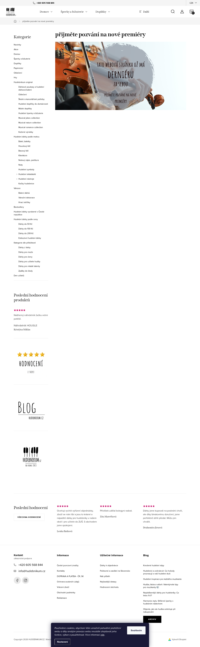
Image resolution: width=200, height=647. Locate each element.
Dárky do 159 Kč (25, 228)
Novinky (17, 44)
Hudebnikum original (23, 82)
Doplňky (17, 63)
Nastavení (62, 641)
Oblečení (18, 72)
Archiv (152, 619)
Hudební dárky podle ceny (26, 219)
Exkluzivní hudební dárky (29, 238)
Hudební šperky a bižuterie (30, 113)
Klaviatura (22, 155)
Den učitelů (19, 275)
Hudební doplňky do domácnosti (33, 103)
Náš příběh (105, 576)
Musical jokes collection (29, 117)
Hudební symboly (26, 169)
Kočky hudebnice (26, 183)
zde (102, 634)
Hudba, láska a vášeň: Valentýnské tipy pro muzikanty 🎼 (160, 586)
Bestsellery (19, 207)
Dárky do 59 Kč (25, 224)
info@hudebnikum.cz (31, 571)
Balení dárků (24, 192)
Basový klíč (23, 150)
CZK (191, 2)
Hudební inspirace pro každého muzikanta (162, 579)
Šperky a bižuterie (22, 58)
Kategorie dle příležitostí (25, 242)
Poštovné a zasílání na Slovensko (115, 571)
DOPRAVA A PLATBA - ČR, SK (70, 576)
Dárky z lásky (24, 247)
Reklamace (62, 597)
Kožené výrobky (25, 132)
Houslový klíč (24, 146)
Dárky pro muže (25, 252)
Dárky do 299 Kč (26, 233)
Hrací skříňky (24, 202)
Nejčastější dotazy (108, 581)
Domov (17, 54)
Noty (20, 164)
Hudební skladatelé (27, 174)
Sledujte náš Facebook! (17, 580)
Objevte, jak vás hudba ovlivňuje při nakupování (159, 610)
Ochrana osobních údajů (68, 581)
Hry (15, 77)
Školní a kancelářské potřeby (31, 99)
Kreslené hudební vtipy (153, 565)
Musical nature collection (29, 122)
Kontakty (61, 570)
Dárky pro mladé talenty (29, 266)
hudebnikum (25, 580)
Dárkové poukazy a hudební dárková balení (31, 88)
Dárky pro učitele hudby (29, 261)
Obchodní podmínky (66, 592)
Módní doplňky (25, 108)
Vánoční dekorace (26, 197)
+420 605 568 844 (30, 565)
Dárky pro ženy (25, 256)
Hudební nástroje (26, 178)
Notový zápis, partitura (28, 160)
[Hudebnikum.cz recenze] (31, 364)
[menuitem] (46, 12)
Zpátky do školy (25, 270)
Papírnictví (18, 68)
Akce (16, 49)
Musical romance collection (30, 127)
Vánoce (17, 188)
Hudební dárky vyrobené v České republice (29, 213)
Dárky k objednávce (109, 565)
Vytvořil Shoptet (179, 639)
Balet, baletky (24, 141)
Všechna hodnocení (29, 517)
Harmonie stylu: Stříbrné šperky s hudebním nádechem (158, 602)
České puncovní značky (67, 565)
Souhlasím (136, 630)
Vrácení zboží (63, 587)
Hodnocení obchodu (109, 587)
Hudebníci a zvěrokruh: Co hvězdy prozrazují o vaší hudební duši (159, 572)
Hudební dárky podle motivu (26, 136)
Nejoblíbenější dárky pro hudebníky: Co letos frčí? (161, 594)
